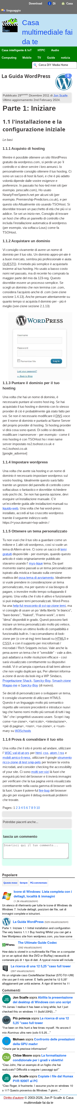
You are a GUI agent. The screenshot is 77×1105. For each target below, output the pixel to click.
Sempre (24, 882)
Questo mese (10, 882)
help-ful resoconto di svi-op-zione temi (39, 605)
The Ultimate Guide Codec (37, 942)
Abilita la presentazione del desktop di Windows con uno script (43, 999)
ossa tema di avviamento (36, 577)
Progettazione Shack (17, 680)
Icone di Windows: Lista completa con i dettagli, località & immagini (43, 893)
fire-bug (44, 790)
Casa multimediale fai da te (47, 32)
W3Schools (23, 731)
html (38, 753)
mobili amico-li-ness (16, 757)
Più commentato (38, 882)
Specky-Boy (41, 680)
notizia (65, 57)
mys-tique (36, 563)
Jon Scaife (60, 95)
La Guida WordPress (28, 921)
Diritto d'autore (14, 1097)
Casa (69, 3)
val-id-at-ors (17, 753)
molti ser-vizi (40, 772)
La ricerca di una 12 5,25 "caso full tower (41, 966)
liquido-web (10, 508)
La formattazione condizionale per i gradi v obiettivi (39, 1057)
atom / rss (57, 753)
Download (35, 3)
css (45, 753)
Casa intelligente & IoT (17, 50)
